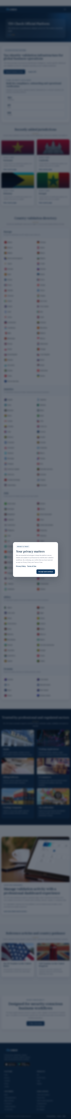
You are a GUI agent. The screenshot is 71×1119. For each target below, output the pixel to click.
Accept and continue (45, 572)
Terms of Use (31, 566)
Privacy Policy (21, 566)
